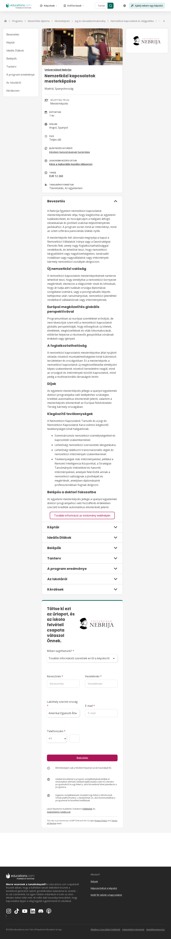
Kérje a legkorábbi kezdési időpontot (71, 164)
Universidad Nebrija (58, 70)
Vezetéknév (93, 676)
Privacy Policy (101, 820)
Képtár (10, 42)
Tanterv (11, 66)
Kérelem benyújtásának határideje (69, 152)
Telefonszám (56, 731)
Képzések (49, 5)
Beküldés (82, 758)
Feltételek (87, 808)
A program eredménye (20, 74)
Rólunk (94, 881)
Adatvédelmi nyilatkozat (58, 811)
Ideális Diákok (15, 50)
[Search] (111, 6)
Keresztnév (55, 676)
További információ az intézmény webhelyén (82, 515)
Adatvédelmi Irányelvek (133, 929)
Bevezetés (12, 34)
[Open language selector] (125, 6)
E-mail (90, 706)
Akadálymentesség (155, 929)
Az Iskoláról (13, 82)
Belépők (11, 58)
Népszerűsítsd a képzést (104, 888)
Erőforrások (74, 5)
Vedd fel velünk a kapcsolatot (106, 895)
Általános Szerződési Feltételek (105, 929)
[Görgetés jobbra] (164, 21)
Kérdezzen (13, 90)
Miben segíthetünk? (60, 651)
